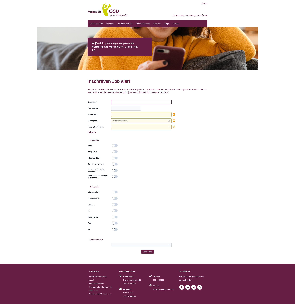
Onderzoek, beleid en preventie (100, 287)
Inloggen (204, 3)
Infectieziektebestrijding (97, 276)
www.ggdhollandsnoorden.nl (163, 289)
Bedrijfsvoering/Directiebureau (100, 294)
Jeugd (91, 280)
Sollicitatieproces (143, 24)
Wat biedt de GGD (125, 24)
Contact (176, 24)
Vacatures (110, 24)
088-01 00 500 (158, 280)
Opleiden (157, 24)
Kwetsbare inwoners (96, 283)
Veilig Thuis (93, 290)
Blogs (166, 24)
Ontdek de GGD (96, 24)
